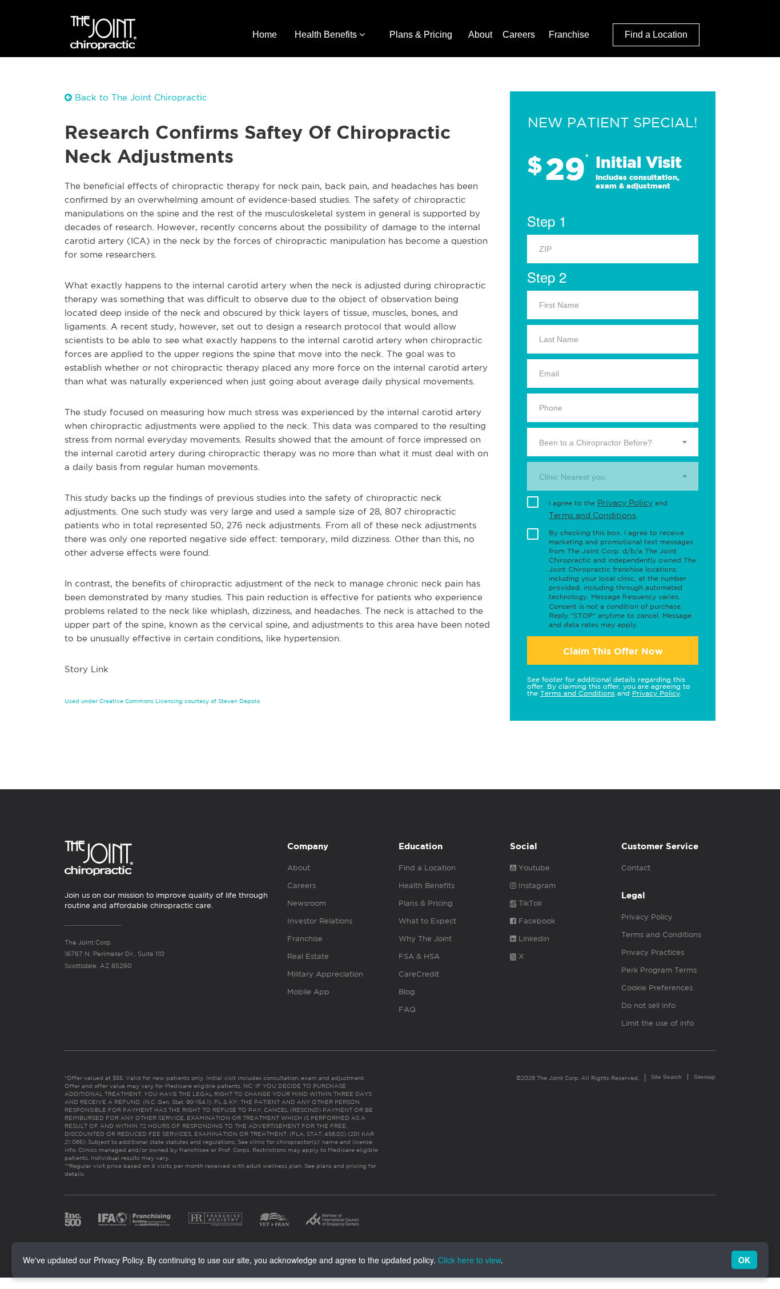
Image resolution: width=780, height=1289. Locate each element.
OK (744, 1260)
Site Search (666, 1077)
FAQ (407, 1009)
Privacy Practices (652, 952)
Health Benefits (327, 34)
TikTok (529, 903)
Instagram (536, 885)
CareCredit (419, 974)
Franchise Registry (215, 1219)
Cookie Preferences (657, 987)
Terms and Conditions (592, 515)
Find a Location (656, 34)
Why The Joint (425, 938)
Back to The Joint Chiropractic (139, 97)
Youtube (533, 868)
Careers (518, 34)
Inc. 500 (73, 1219)
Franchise (569, 34)
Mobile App (308, 991)
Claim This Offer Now (613, 651)
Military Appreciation (325, 974)
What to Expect (427, 921)
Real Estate (308, 956)
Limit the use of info (657, 1023)
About (480, 34)
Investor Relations (319, 921)
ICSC (332, 1219)
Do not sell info (648, 1005)
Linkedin (532, 938)
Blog (407, 991)
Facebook (535, 921)
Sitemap (704, 1077)
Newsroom (306, 903)
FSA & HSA (419, 956)
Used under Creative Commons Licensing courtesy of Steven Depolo (162, 700)
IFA (134, 1219)
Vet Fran (274, 1219)
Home (264, 34)
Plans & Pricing (420, 34)
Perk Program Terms (659, 970)
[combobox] (612, 442)
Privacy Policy (625, 502)
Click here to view (469, 1260)
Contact (635, 868)
